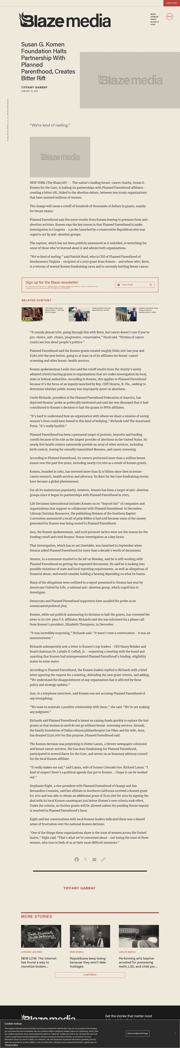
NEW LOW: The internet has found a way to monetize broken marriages (39, 963)
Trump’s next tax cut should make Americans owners (101, 309)
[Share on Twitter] (85, 859)
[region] (90, 1033)
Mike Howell (77, 952)
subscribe (171, 3)
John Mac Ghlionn (31, 952)
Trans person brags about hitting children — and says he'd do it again (54, 310)
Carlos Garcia (127, 952)
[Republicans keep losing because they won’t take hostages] (90, 936)
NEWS (153, 14)
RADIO (153, 19)
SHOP (153, 25)
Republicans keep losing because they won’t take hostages (88, 962)
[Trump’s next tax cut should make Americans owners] (79, 314)
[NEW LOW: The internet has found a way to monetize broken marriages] (41, 936)
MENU (169, 16)
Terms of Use (65, 286)
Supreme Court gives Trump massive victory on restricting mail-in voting (148, 310)
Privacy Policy (53, 286)
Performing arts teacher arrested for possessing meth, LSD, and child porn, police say (138, 963)
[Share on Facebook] (76, 859)
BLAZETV (155, 22)
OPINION (154, 17)
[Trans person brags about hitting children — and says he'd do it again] (32, 314)
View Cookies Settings (137, 1033)
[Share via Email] (94, 859)
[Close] (175, 1033)
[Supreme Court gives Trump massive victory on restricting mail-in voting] (126, 314)
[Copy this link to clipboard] (103, 859)
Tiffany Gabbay (34, 87)
